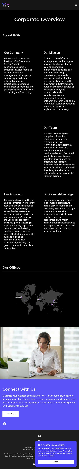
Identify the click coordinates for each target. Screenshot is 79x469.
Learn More (10, 414)
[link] (6, 5)
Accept (55, 461)
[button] (76, 5)
